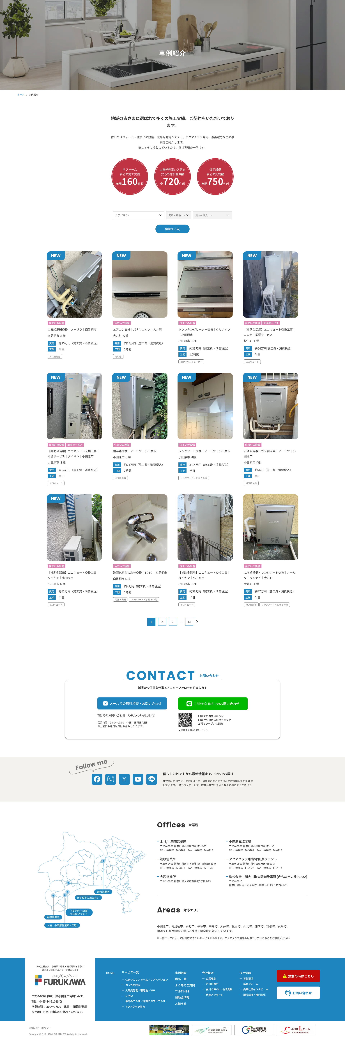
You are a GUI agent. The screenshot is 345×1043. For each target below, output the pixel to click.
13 (189, 622)
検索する (170, 229)
